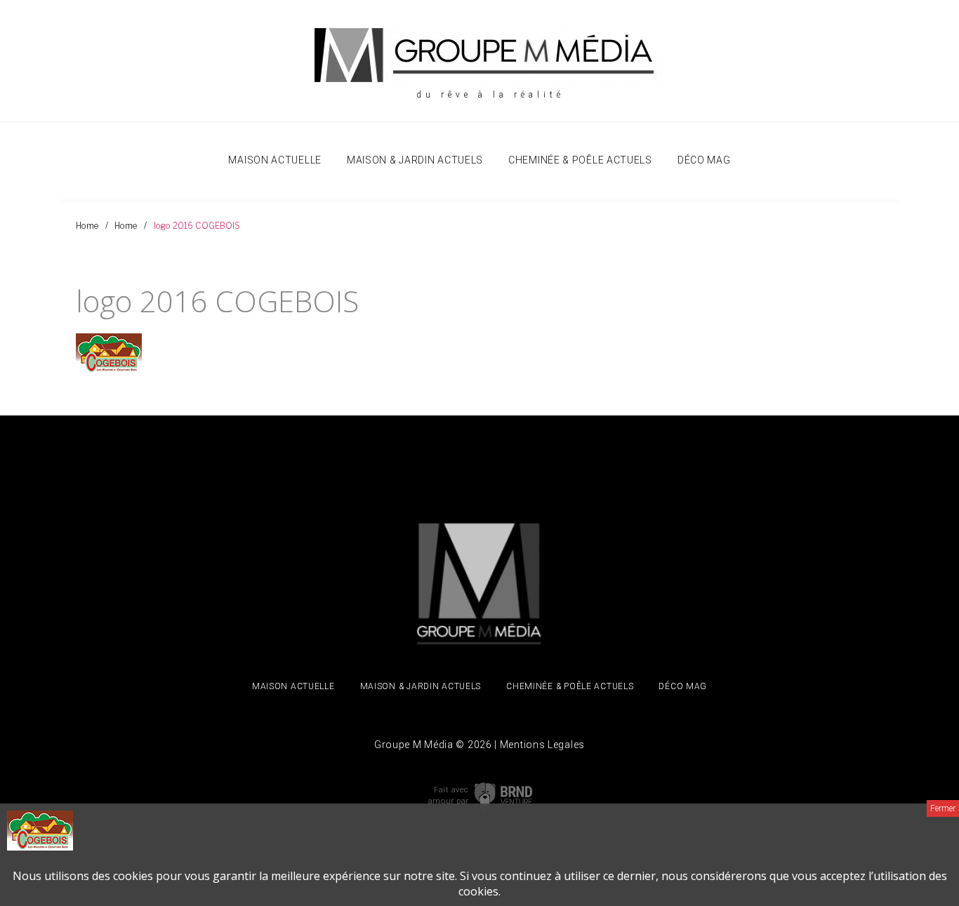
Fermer (942, 808)
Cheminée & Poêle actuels (580, 160)
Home (87, 225)
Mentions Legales (542, 744)
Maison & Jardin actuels (415, 160)
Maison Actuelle (275, 160)
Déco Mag (704, 160)
